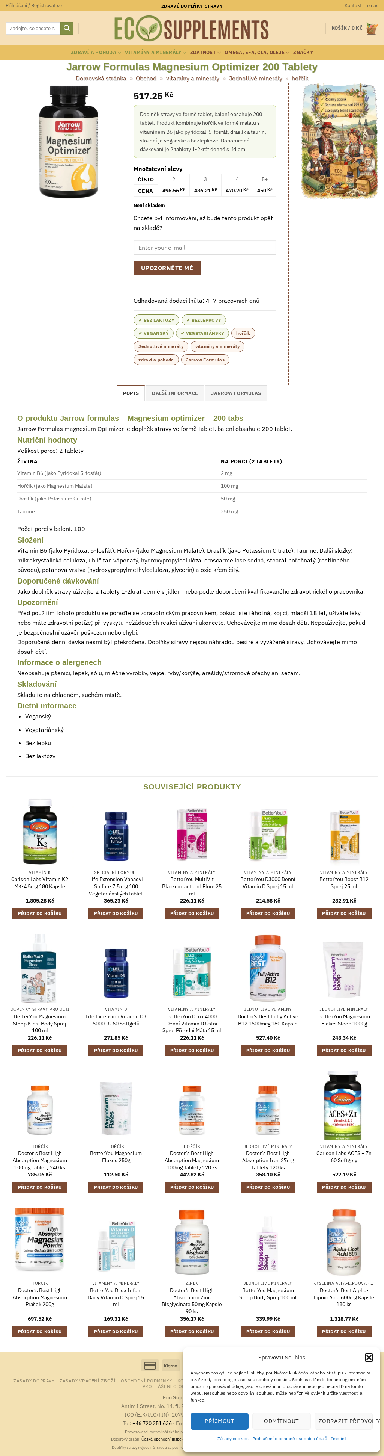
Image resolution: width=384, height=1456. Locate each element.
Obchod (146, 78)
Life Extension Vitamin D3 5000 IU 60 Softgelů (116, 1020)
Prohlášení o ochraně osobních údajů (289, 1438)
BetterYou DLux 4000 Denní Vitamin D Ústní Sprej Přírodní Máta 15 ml (191, 1023)
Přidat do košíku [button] (40, 913)
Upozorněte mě (167, 268)
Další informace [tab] (175, 393)
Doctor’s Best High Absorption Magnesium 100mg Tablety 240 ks (40, 1160)
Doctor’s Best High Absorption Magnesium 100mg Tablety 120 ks (192, 1160)
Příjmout (219, 1420)
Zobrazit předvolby (346, 1420)
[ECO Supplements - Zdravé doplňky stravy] (192, 28)
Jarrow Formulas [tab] (236, 393)
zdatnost (203, 52)
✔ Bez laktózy (156, 320)
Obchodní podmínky (146, 1380)
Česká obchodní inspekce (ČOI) (170, 1439)
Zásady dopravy (34, 1380)
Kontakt (353, 5)
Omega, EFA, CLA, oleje (255, 52)
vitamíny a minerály (153, 52)
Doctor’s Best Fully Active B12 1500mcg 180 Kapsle (268, 1020)
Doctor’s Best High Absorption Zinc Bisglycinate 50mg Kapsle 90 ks (192, 1301)
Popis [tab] (131, 393)
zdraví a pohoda (93, 52)
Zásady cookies (233, 1438)
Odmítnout (281, 1420)
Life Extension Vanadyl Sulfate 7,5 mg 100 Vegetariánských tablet (116, 886)
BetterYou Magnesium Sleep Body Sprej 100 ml (268, 1294)
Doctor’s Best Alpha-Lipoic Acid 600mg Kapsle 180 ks (344, 1297)
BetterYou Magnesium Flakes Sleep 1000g (344, 1020)
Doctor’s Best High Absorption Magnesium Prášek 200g (40, 1297)
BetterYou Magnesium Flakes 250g (116, 1157)
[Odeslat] (66, 28)
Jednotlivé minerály (255, 78)
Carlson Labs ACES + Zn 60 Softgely (344, 1157)
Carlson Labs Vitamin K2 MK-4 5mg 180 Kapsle (39, 883)
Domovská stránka (101, 78)
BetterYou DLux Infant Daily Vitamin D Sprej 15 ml (116, 1297)
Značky (303, 52)
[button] (369, 1357)
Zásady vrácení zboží (88, 1380)
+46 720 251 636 (152, 1423)
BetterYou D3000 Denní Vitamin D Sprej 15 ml (268, 883)
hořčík (300, 78)
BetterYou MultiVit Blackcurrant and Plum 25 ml (192, 886)
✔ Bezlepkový (203, 320)
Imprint (338, 1438)
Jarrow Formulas (205, 360)
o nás (372, 5)
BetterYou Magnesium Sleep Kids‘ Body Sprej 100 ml (39, 1023)
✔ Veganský (153, 333)
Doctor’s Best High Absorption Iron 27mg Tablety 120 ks (268, 1160)
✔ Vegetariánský (202, 333)
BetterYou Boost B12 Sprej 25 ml (344, 883)
